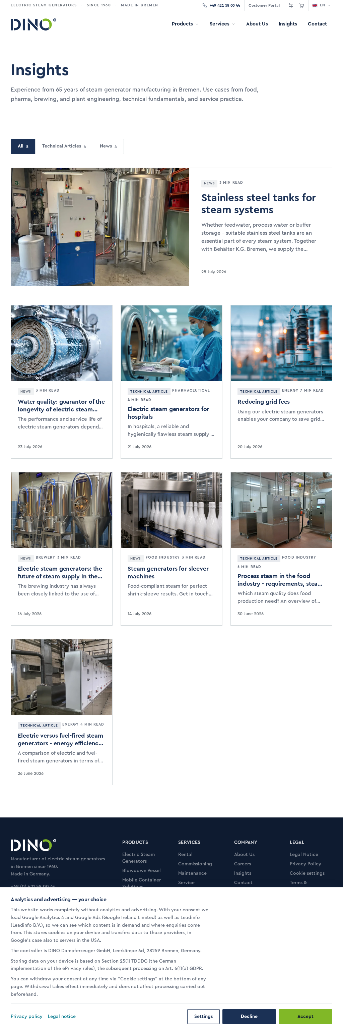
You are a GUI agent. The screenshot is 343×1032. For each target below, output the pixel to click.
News (108, 146)
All (23, 146)
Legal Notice (304, 854)
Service (186, 882)
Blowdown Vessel (141, 870)
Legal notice (62, 1016)
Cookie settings (307, 873)
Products (182, 23)
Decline (249, 1016)
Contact (317, 23)
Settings (203, 1016)
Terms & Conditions (302, 886)
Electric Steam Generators (138, 858)
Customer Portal (264, 5)
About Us (257, 23)
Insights (288, 23)
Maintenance (192, 873)
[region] (113, 952)
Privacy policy (27, 1016)
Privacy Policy (305, 864)
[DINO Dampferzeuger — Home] (33, 24)
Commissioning (195, 864)
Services (219, 23)
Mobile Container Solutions (141, 883)
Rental (185, 854)
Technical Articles (64, 146)
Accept (305, 1016)
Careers (242, 864)
